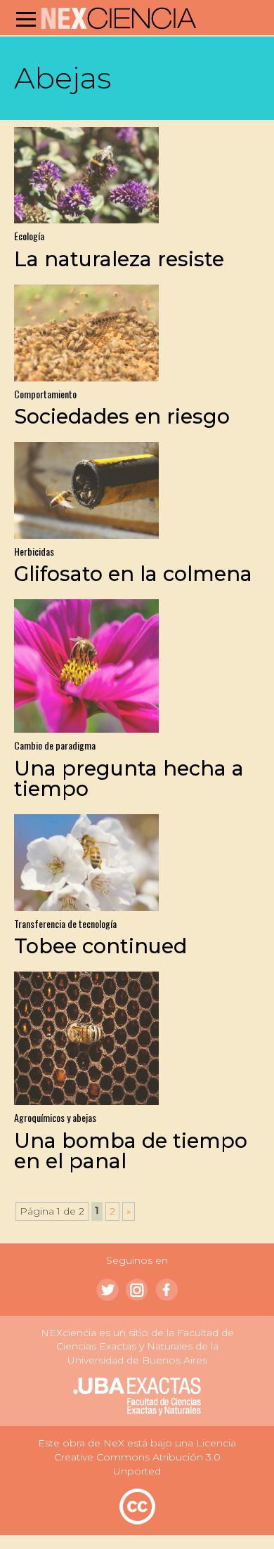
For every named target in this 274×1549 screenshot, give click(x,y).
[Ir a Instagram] (137, 1290)
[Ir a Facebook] (166, 1290)
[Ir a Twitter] (107, 1290)
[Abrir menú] (26, 19)
